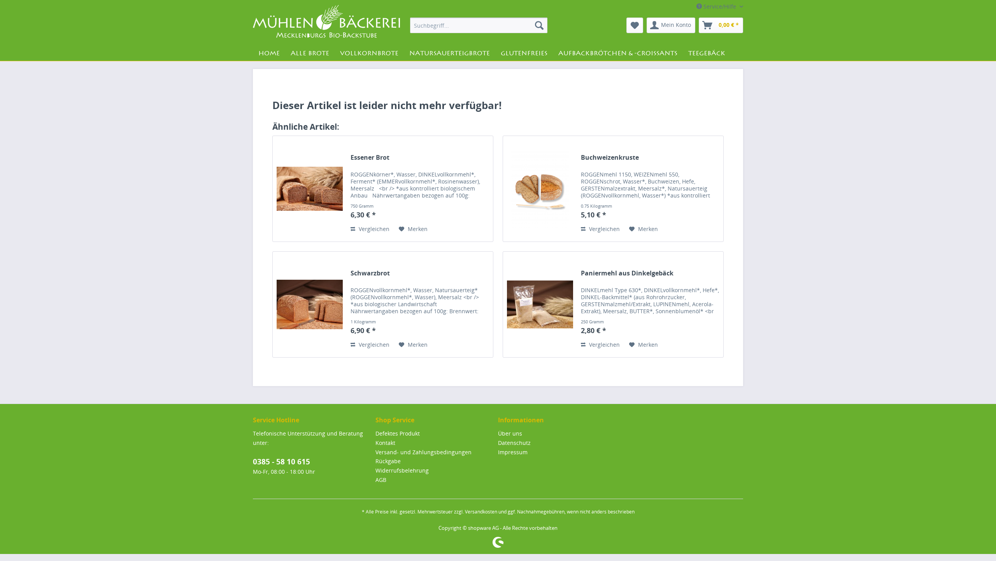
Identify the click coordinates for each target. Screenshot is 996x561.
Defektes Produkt (397, 433)
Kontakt (385, 442)
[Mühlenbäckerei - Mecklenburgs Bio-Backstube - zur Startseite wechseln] (326, 23)
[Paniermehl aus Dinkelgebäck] (540, 304)
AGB (380, 479)
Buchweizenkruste (610, 157)
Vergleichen (373, 229)
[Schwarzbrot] (310, 304)
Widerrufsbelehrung (402, 470)
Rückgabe (388, 461)
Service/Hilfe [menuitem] (720, 6)
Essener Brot (370, 157)
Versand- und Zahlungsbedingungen (423, 452)
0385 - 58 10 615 (281, 462)
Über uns (510, 433)
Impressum (513, 452)
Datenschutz (514, 442)
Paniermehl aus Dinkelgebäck (627, 273)
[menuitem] (478, 25)
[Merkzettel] (634, 25)
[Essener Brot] (310, 189)
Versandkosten (481, 511)
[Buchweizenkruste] (540, 189)
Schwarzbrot (370, 273)
